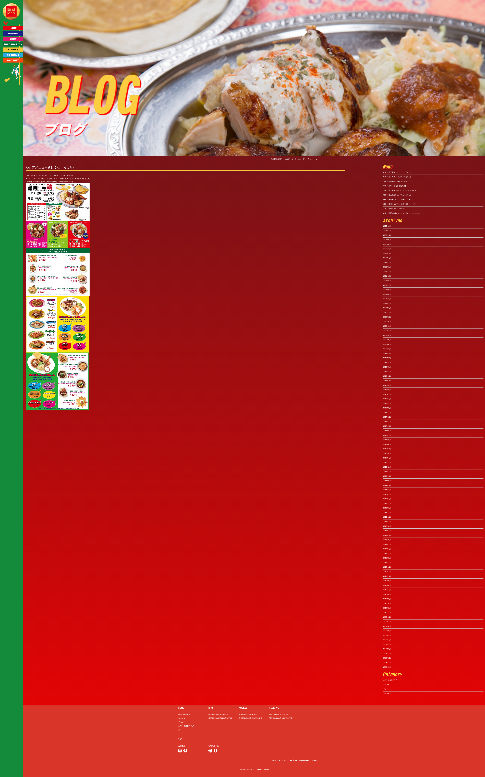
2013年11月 (387, 494)
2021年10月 (387, 276)
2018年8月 (387, 390)
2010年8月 (387, 585)
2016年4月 (387, 458)
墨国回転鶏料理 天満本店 (218, 714)
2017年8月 (387, 431)
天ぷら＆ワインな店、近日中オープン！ (400, 204)
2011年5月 (387, 544)
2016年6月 (387, 453)
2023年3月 (387, 249)
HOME (181, 708)
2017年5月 (387, 440)
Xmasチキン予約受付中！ (395, 186)
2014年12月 (387, 485)
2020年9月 (387, 321)
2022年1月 (387, 267)
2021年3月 (387, 299)
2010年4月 (387, 603)
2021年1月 (387, 308)
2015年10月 (387, 476)
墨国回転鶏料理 (184, 714)
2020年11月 (387, 317)
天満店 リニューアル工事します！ (399, 172)
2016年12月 (387, 449)
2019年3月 (387, 367)
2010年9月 (387, 581)
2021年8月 (387, 281)
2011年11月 (387, 531)
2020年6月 (387, 335)
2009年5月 (387, 635)
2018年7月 (387, 394)
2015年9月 (387, 481)
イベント (386, 684)
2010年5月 (387, 599)
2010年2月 (387, 608)
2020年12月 (387, 312)
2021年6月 (387, 290)
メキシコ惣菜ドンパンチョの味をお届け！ (401, 190)
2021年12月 (387, 271)
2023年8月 (387, 244)
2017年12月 (387, 417)
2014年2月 (387, 490)
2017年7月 (387, 435)
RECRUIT (182, 718)
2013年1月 (387, 508)
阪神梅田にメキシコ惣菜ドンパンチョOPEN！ (402, 213)
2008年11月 (387, 662)
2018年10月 (387, 381)
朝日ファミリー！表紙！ (395, 209)
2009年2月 (387, 649)
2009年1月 (387, 653)
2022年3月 (387, 262)
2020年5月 (387, 340)
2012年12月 (387, 512)
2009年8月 (387, 626)
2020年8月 (387, 326)
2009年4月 (387, 640)
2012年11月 (387, 517)
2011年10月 (387, 535)
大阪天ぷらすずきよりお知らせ (397, 195)
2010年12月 (387, 567)
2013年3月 (387, 503)
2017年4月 (387, 444)
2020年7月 (387, 331)
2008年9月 (387, 667)
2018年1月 (387, 412)
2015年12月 (387, 471)
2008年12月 (387, 658)
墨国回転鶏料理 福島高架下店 (220, 718)
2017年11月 (387, 421)
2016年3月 (387, 462)
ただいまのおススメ (390, 680)
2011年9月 (387, 540)
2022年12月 (387, 253)
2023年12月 (387, 235)
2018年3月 (387, 403)
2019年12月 (387, 353)
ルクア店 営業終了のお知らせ (397, 177)
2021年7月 (387, 285)
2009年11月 (387, 622)
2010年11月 (387, 572)
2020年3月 (387, 349)
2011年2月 (387, 558)
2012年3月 (387, 522)
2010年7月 (387, 590)
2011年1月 (387, 562)
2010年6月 (387, 594)
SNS (180, 739)
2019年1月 (387, 371)
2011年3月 (387, 553)
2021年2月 (387, 303)
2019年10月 (387, 358)
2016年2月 (387, 467)
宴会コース (387, 694)
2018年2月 (387, 408)
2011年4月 (387, 549)
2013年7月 (387, 499)
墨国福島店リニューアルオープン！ (399, 199)
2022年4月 (387, 258)
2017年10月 (387, 426)
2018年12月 (387, 376)
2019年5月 (387, 362)
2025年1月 (387, 226)
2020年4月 (387, 344)
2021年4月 (387, 294)
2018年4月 (387, 399)
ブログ (385, 689)
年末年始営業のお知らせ (395, 181)
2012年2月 (387, 526)
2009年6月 (387, 631)
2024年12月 (387, 231)
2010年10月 (387, 576)
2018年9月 (387, 385)
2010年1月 (387, 612)
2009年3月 (387, 644)
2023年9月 (387, 240)
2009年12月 (387, 617)
